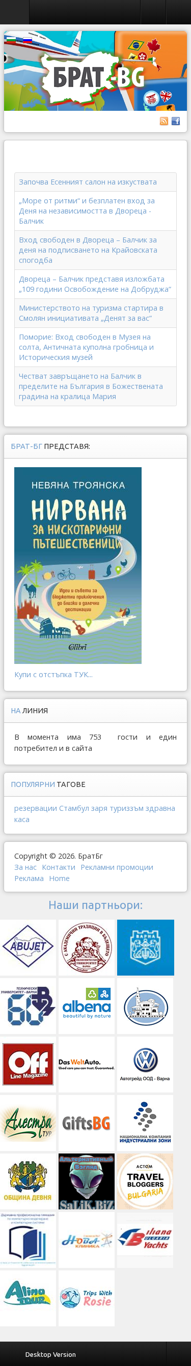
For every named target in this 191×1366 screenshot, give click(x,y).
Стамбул (74, 808)
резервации (35, 808)
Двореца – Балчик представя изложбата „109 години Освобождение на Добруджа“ (95, 284)
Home (59, 878)
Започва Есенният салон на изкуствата (88, 182)
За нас (25, 867)
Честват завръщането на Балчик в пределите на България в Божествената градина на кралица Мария (91, 386)
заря (99, 808)
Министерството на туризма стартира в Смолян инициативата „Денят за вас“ (91, 313)
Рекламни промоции (116, 867)
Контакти (58, 867)
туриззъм (127, 808)
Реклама (29, 878)
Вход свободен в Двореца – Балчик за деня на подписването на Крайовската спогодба (88, 250)
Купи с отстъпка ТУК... (53, 674)
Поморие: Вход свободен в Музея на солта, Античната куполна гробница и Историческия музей (86, 347)
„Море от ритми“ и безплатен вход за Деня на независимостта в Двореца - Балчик (87, 211)
